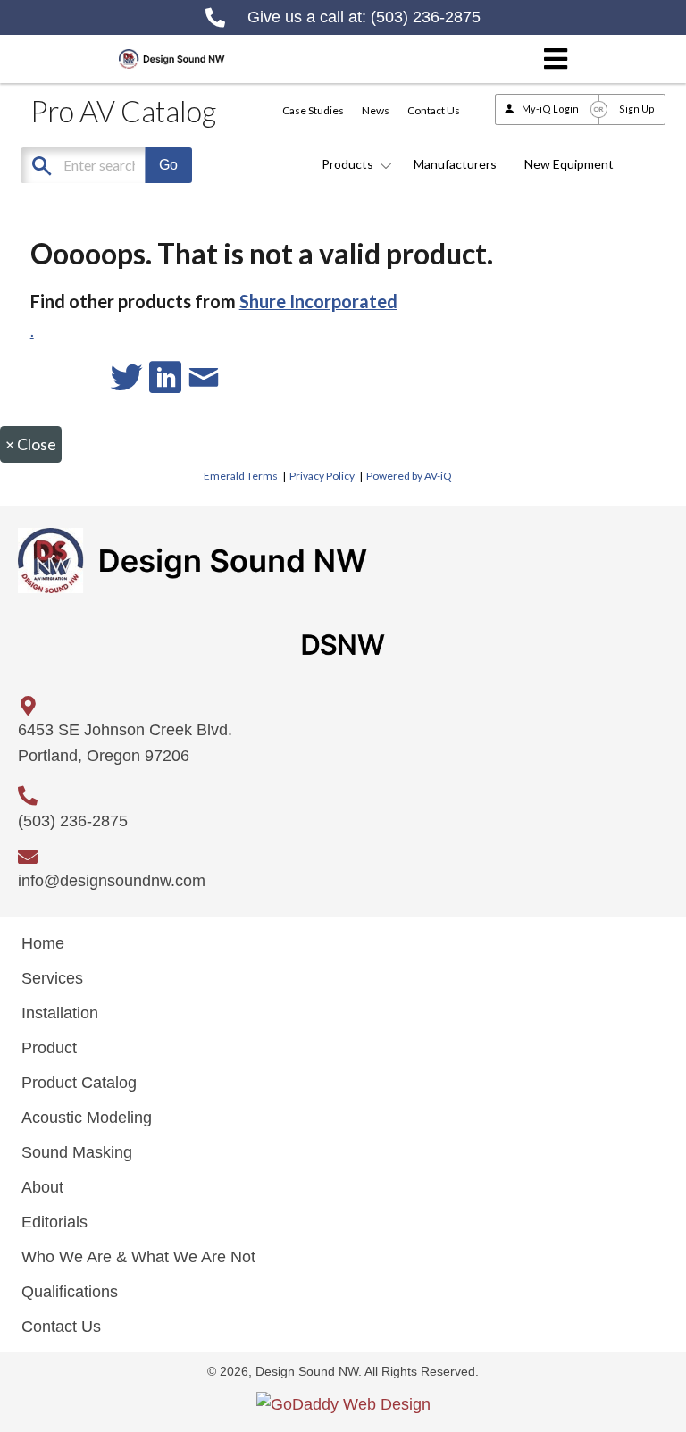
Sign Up (637, 108)
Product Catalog (79, 1083)
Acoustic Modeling (86, 1117)
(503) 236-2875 (426, 17)
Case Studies (313, 110)
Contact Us (433, 110)
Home (42, 943)
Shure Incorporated (318, 301)
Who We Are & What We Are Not (138, 1257)
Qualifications (69, 1292)
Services (52, 978)
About (42, 1187)
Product (49, 1048)
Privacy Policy (322, 475)
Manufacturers (455, 164)
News (375, 110)
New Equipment (569, 164)
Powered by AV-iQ (409, 475)
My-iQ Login (550, 108)
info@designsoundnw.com (111, 881)
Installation (59, 1013)
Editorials (54, 1222)
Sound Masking (76, 1152)
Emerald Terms (241, 475)
